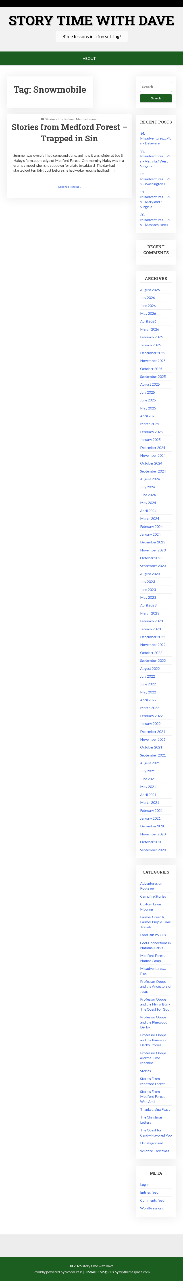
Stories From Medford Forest (78, 119)
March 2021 (149, 802)
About (89, 58)
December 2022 (152, 637)
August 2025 (150, 384)
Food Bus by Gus (153, 935)
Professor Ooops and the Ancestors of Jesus (156, 986)
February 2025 (151, 432)
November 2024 (153, 455)
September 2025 (153, 376)
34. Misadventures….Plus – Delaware (155, 138)
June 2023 (148, 589)
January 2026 (150, 345)
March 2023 (149, 613)
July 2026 (147, 297)
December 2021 (152, 731)
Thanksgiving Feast (155, 1109)
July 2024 (147, 487)
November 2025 (153, 360)
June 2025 (148, 400)
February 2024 (151, 526)
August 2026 (150, 290)
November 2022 (153, 644)
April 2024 (148, 510)
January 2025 (150, 439)
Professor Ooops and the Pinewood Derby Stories (153, 1040)
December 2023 (152, 542)
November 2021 (153, 739)
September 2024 (153, 471)
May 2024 (148, 502)
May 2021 (148, 786)
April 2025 (148, 416)
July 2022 (147, 676)
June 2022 (148, 684)
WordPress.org (152, 1208)
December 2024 (152, 447)
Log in (144, 1184)
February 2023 (151, 621)
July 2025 (147, 392)
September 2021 (153, 755)
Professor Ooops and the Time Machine (153, 1058)
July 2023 (147, 581)
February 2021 (151, 810)
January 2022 (150, 723)
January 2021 (150, 818)
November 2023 (153, 550)
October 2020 (151, 842)
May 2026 (148, 313)
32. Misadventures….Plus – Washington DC (155, 179)
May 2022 (148, 692)
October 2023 (151, 558)
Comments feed (152, 1200)
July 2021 (147, 771)
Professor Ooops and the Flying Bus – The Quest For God (155, 1004)
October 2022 (151, 652)
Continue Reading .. (69, 186)
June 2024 (148, 495)
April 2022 (148, 700)
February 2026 (151, 337)
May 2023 (148, 597)
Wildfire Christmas (154, 1151)
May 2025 (148, 408)
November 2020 (153, 834)
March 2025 (149, 424)
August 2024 (150, 479)
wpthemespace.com (134, 1272)
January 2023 (150, 629)
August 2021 (150, 763)
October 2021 (151, 747)
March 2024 (149, 518)
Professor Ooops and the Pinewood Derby (153, 1022)
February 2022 (151, 715)
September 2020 (153, 850)
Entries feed (149, 1192)
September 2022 (153, 660)
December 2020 (152, 826)
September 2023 (153, 565)
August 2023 (150, 574)
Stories (50, 119)
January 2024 (150, 534)
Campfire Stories (153, 896)
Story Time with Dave (91, 20)
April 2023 (148, 605)
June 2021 (148, 779)
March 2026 (149, 329)
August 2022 (150, 668)
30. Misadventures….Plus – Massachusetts (155, 219)
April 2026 (148, 321)
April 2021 (148, 794)
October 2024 (151, 463)
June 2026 (148, 305)
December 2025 (152, 353)
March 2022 (149, 707)
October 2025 (151, 368)
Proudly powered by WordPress (58, 1272)
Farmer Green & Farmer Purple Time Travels (155, 922)
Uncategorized (151, 1143)
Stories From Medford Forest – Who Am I (153, 1096)
